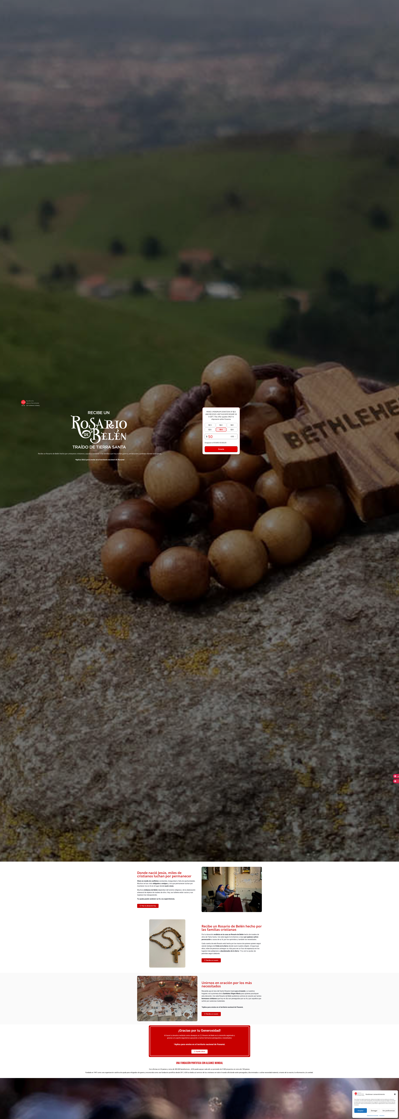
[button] (395, 1094)
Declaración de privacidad (372, 1115)
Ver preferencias (389, 1111)
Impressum (381, 1115)
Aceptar (360, 1111)
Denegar (374, 1111)
